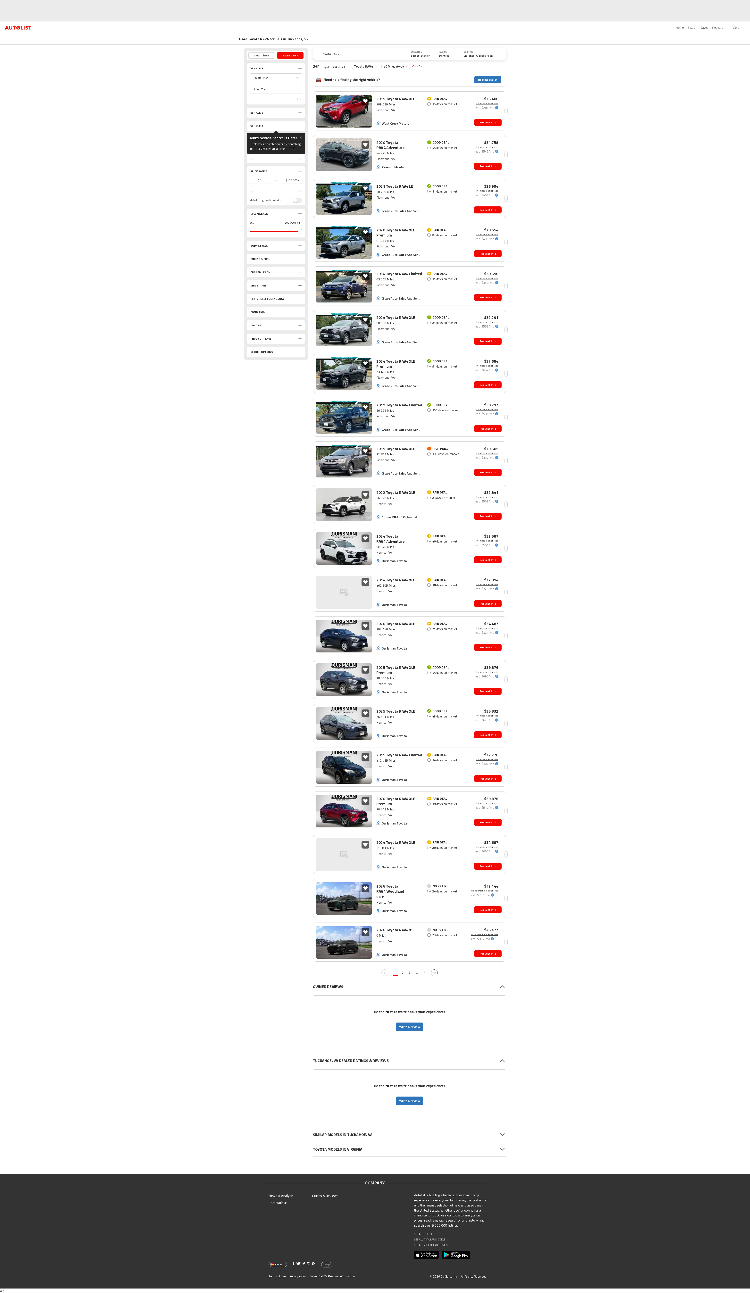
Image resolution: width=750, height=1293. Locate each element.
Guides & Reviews (325, 1195)
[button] (276, 77)
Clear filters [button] (262, 55)
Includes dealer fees (487, 103)
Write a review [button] (409, 1026)
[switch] (295, 200)
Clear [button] (299, 99)
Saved (704, 27)
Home (680, 27)
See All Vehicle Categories (432, 1245)
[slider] (252, 157)
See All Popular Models (430, 1239)
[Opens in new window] (426, 1255)
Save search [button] (290, 55)
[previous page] (384, 972)
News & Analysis (281, 1195)
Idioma (278, 1264)
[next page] (434, 972)
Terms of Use (277, 1276)
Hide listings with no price (265, 200)
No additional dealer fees (484, 890)
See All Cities (423, 1234)
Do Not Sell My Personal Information (332, 1276)
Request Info (487, 122)
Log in (326, 1265)
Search (692, 27)
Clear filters (419, 66)
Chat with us (278, 1202)
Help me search (487, 80)
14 (423, 972)
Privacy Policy (298, 1276)
